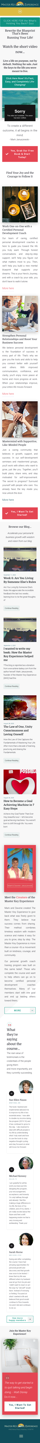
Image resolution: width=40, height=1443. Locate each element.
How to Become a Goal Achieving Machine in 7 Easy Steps (19, 804)
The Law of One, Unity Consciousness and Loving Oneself (18, 730)
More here (8, 288)
